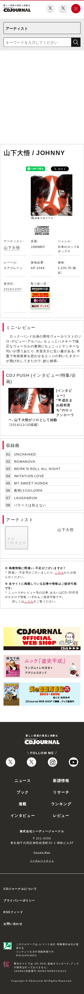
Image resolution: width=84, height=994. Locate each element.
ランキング (61, 803)
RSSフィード (13, 912)
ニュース (22, 780)
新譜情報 (61, 780)
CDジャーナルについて (20, 889)
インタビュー (22, 815)
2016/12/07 (13, 289)
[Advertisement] (42, 98)
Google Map (42, 852)
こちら (59, 572)
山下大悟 (12, 247)
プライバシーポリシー (19, 900)
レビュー (61, 815)
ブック (23, 792)
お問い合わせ (13, 924)
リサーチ (61, 792)
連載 (23, 803)
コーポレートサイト (42, 860)
